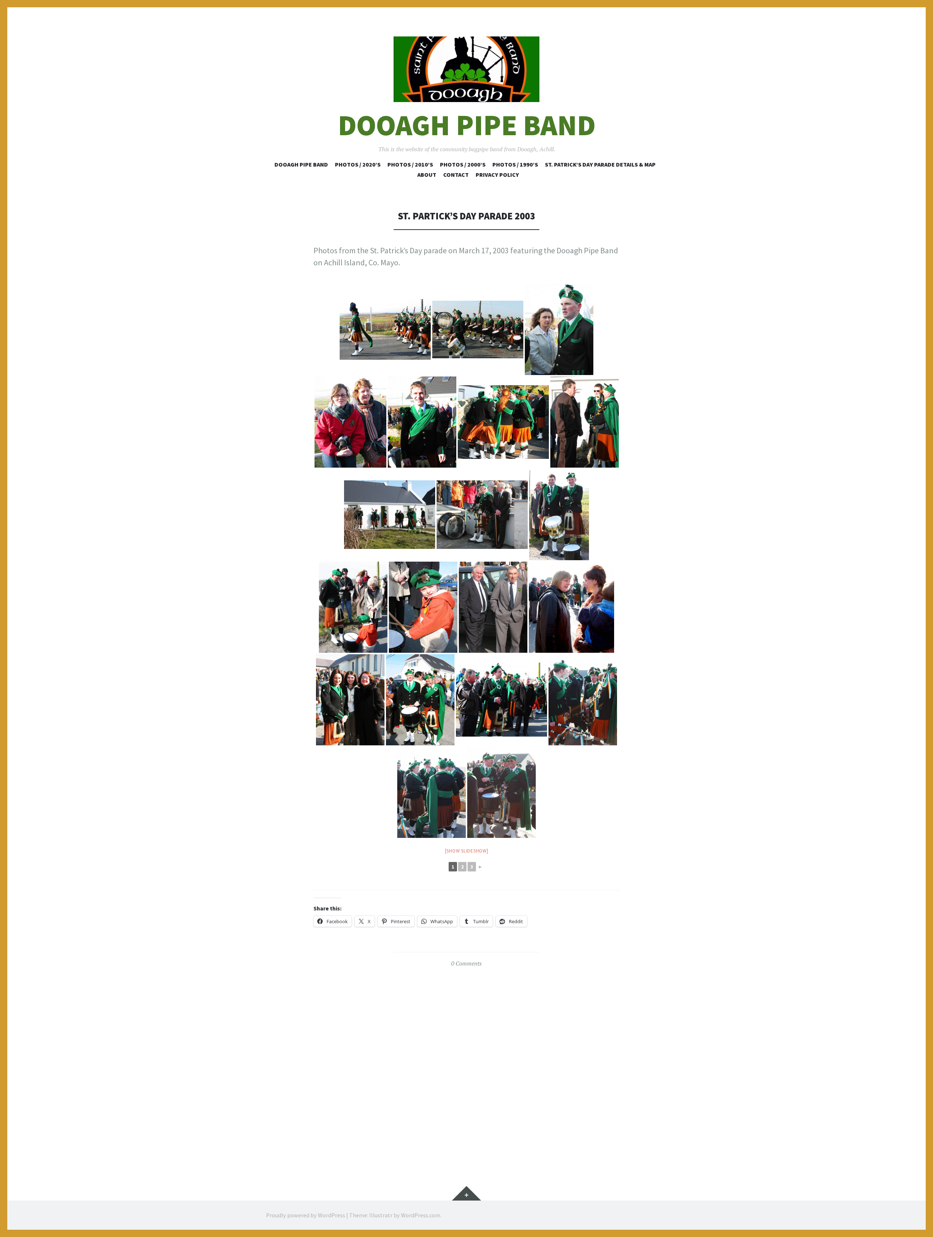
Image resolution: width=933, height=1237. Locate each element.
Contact (456, 174)
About (426, 174)
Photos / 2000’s (462, 164)
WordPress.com (420, 1215)
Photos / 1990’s (515, 164)
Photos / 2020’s (357, 164)
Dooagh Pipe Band (467, 125)
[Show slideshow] (466, 851)
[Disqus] (466, 1066)
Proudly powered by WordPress (305, 1215)
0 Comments (466, 963)
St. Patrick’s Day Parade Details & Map (600, 164)
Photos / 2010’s (410, 164)
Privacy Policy (497, 174)
